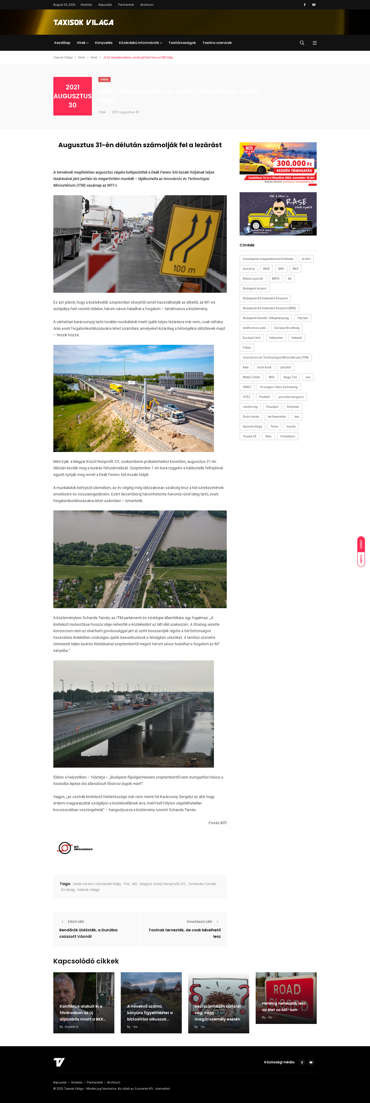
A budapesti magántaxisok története (268, 259)
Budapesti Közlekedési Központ (265, 298)
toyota (291, 426)
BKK (281, 268)
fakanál (297, 337)
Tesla (274, 426)
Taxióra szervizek (217, 42)
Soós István (251, 416)
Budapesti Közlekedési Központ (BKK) (269, 308)
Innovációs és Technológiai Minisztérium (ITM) (276, 357)
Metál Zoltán (251, 377)
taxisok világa (88, 889)
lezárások (264, 367)
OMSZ (247, 387)
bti (289, 278)
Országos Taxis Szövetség (279, 387)
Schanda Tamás (202, 883)
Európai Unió (252, 337)
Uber (268, 436)
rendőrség (250, 406)
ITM (126, 883)
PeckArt (264, 397)
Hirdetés (86, 4)
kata (246, 367)
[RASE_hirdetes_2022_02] (278, 213)
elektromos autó (254, 328)
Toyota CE (250, 436)
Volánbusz (287, 436)
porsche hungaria (291, 397)
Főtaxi (247, 347)
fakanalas (276, 337)
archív (306, 259)
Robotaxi (293, 406)
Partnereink (126, 4)
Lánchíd (285, 367)
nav (308, 377)
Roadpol (272, 406)
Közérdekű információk (139, 42)
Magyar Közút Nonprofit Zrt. (163, 883)
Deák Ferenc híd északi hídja (97, 883)
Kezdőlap (62, 42)
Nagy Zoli (290, 377)
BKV (295, 268)
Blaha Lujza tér (253, 278)
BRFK (275, 278)
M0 (134, 883)
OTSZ (247, 397)
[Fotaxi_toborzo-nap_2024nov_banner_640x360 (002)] (278, 163)
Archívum (147, 4)
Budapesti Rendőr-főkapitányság (266, 318)
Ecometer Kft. (144, 1088)
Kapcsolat (105, 4)
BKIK (266, 268)
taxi (296, 416)
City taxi (302, 318)
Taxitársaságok (182, 42)
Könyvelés (104, 42)
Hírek (81, 42)
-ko (134, 1027)
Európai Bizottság (287, 328)
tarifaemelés (277, 416)
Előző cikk (76, 921)
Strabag (68, 889)
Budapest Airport (255, 288)
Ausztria (249, 268)
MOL (272, 377)
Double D (71, 1027)
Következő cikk (199, 921)
